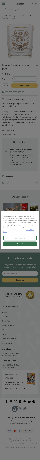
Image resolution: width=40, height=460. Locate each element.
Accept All (20, 244)
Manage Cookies (20, 238)
